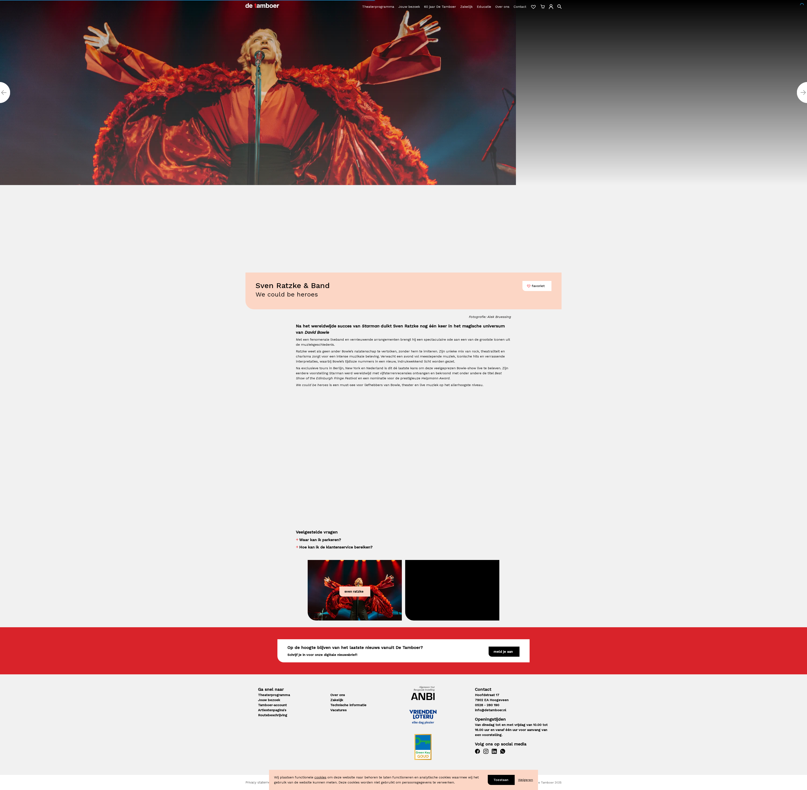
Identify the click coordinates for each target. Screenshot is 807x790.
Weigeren (525, 780)
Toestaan (500, 780)
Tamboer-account (272, 705)
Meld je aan (503, 652)
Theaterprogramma (378, 7)
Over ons (502, 7)
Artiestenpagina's (272, 710)
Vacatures (338, 710)
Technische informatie (348, 705)
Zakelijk (466, 7)
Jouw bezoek (409, 7)
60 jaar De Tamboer (440, 7)
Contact (520, 7)
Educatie (484, 7)
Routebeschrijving (272, 715)
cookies (320, 777)
